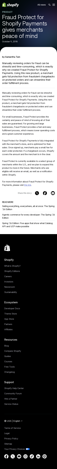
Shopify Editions (12, 271)
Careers (8, 276)
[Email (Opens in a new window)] (53, 193)
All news (41, 4)
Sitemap (8, 443)
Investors (8, 281)
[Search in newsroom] (49, 5)
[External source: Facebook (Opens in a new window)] (45, 193)
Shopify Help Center (14, 388)
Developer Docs (12, 308)
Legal (7, 433)
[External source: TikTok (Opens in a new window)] (32, 456)
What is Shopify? (12, 266)
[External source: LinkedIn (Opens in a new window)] (38, 456)
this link (27, 185)
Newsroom (9, 287)
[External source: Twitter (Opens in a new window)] (37, 193)
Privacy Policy (11, 438)
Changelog (9, 372)
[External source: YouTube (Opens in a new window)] (19, 456)
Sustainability (10, 292)
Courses (8, 361)
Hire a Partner (10, 398)
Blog (6, 345)
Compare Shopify (12, 351)
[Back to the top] (7, 248)
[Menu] (54, 5)
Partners (8, 324)
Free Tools (9, 366)
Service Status (11, 404)
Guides (7, 356)
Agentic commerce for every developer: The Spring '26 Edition (28, 216)
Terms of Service (12, 428)
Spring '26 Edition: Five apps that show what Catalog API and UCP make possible (27, 225)
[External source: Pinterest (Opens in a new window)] (44, 456)
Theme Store (10, 313)
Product (7, 12)
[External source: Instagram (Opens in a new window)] (25, 456)
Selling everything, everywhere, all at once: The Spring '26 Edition (28, 208)
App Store (9, 319)
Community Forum (13, 393)
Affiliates (8, 329)
